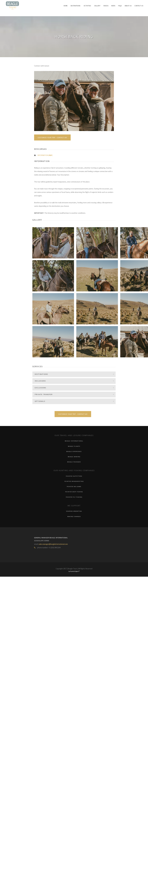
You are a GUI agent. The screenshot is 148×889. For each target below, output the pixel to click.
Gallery (102, 6)
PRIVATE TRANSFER (44, 394)
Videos (110, 6)
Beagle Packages (74, 462)
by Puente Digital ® (74, 571)
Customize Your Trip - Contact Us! (52, 137)
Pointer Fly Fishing (74, 497)
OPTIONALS (40, 401)
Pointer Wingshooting (74, 481)
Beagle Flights (74, 446)
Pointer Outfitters (74, 476)
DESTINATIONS (41, 374)
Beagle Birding (74, 456)
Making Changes (74, 516)
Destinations (82, 6)
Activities (93, 6)
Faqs (122, 6)
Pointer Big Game (74, 486)
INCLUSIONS (40, 381)
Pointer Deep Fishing (74, 492)
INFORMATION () (45, 155)
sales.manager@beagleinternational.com (53, 544)
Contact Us (139, 6)
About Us (129, 6)
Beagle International (74, 441)
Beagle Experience (74, 451)
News (116, 6)
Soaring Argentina (74, 511)
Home (73, 6)
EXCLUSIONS (40, 388)
